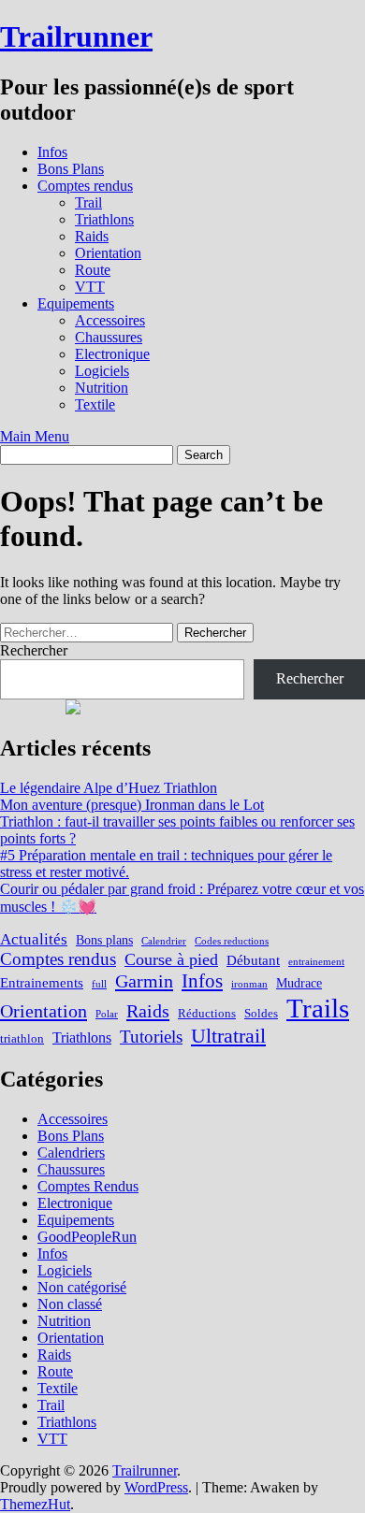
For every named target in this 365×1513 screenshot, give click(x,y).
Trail (88, 202)
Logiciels (102, 371)
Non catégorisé (81, 1287)
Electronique (112, 354)
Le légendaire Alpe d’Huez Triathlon (108, 788)
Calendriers (71, 1152)
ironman (249, 984)
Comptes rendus (85, 186)
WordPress (156, 1487)
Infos (52, 152)
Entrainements (41, 982)
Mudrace (299, 982)
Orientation (108, 253)
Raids (92, 236)
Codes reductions (232, 941)
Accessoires (110, 320)
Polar (106, 1014)
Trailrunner (76, 36)
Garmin (144, 981)
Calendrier (163, 941)
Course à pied (171, 959)
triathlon (22, 1038)
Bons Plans (70, 169)
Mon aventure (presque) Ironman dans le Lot (132, 805)
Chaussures (108, 337)
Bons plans (104, 939)
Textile (95, 404)
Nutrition (101, 388)
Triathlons (104, 219)
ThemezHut (35, 1504)
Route (92, 270)
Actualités (33, 939)
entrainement (316, 962)
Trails (317, 1008)
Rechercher (33, 650)
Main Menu (34, 436)
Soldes (261, 1013)
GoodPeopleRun (87, 1237)
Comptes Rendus (88, 1186)
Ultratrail (228, 1035)
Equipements (75, 303)
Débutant (253, 960)
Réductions (207, 1013)
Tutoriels (151, 1036)
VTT (90, 287)
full (99, 984)
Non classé (69, 1304)
